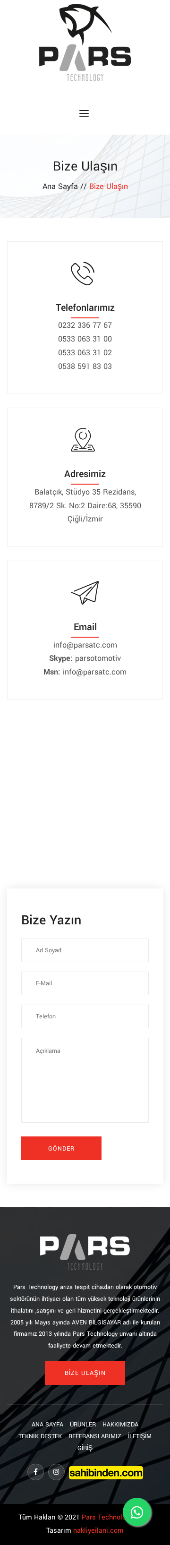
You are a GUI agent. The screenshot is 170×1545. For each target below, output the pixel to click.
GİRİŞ (85, 1448)
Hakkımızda (120, 1424)
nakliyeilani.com (98, 1531)
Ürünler (83, 1424)
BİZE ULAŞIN (85, 1373)
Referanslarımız (94, 1436)
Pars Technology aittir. (117, 1517)
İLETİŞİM (140, 1436)
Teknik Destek (40, 1436)
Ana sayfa (47, 1424)
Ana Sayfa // (65, 186)
